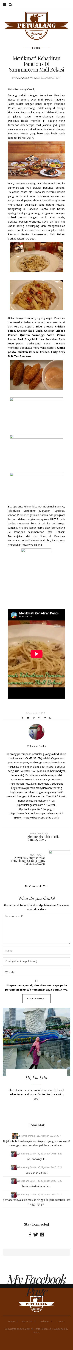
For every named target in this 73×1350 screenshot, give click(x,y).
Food (36, 47)
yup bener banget (36, 1172)
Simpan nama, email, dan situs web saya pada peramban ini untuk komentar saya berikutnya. (36, 987)
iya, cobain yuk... (36, 1159)
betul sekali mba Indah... (36, 1186)
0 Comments (32, 713)
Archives (44, 1321)
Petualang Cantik (25, 77)
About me (27, 1321)
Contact (61, 1321)
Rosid (36, 1332)
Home (11, 1321)
